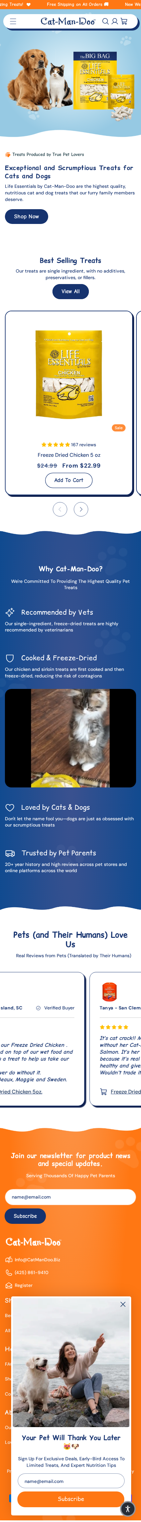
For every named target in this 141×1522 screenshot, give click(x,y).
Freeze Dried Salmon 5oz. (86, 1091)
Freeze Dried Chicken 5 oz (69, 455)
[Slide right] (81, 509)
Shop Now (26, 216)
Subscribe (71, 1499)
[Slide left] (60, 509)
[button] (106, 21)
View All (71, 291)
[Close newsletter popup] (123, 1304)
